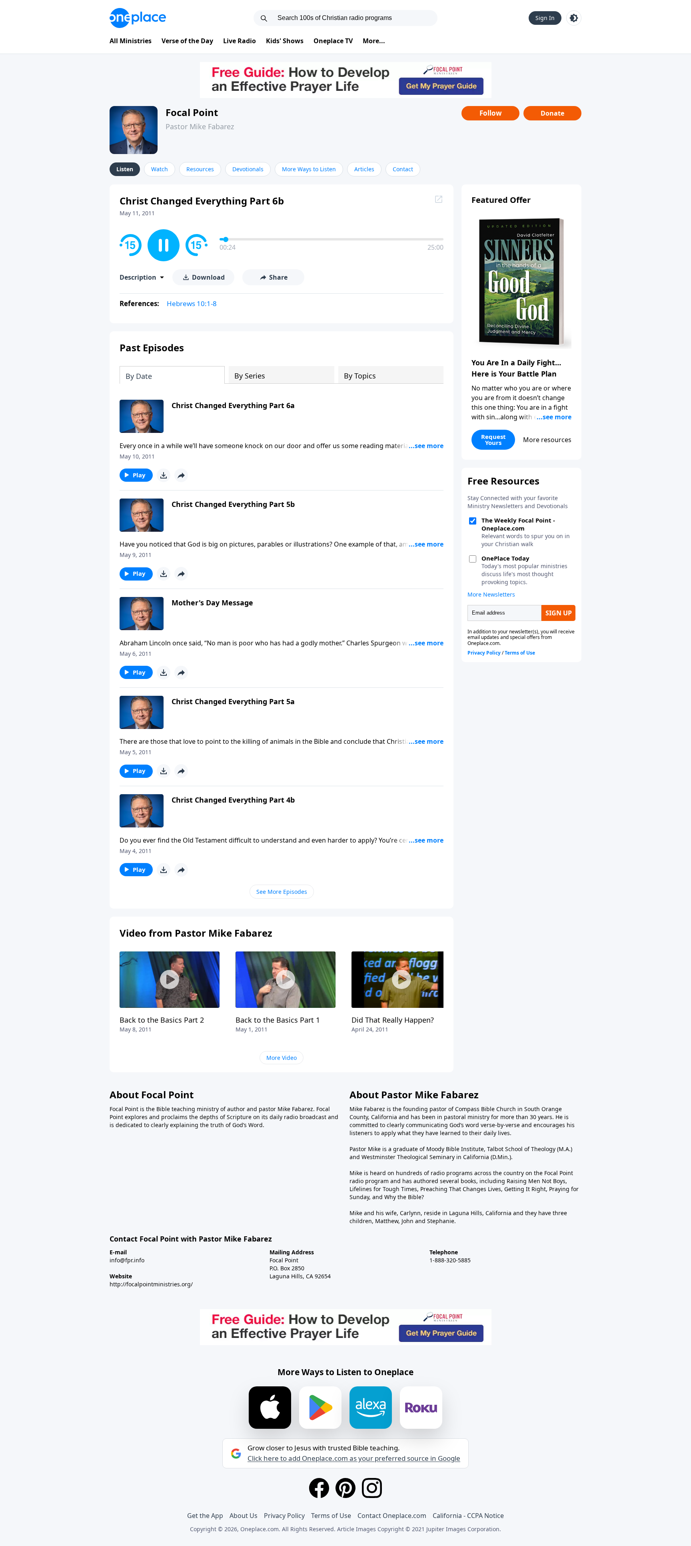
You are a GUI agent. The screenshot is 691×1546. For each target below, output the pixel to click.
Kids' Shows (285, 40)
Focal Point (192, 112)
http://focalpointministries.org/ (151, 1284)
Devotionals (248, 169)
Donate (552, 113)
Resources (200, 169)
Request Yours (493, 440)
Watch (159, 169)
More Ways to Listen (309, 169)
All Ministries (131, 40)
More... (374, 40)
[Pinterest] (345, 1488)
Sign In (545, 18)
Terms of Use (331, 1515)
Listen (124, 169)
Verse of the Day (187, 40)
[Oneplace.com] (138, 18)
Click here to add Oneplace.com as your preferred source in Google (354, 1458)
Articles (364, 169)
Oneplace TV (333, 40)
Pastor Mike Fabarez (200, 126)
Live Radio (239, 40)
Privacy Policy (284, 1515)
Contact (403, 169)
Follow (490, 113)
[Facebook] (319, 1488)
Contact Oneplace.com (391, 1515)
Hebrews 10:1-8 (192, 303)
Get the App (205, 1515)
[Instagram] (372, 1488)
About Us (244, 1515)
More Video (281, 1057)
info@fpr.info (127, 1260)
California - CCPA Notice (468, 1515)
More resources (547, 439)
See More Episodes (281, 891)
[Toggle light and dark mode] (573, 18)
